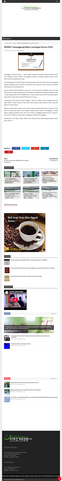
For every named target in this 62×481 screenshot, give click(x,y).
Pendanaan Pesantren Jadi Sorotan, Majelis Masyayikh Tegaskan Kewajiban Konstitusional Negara (50, 195)
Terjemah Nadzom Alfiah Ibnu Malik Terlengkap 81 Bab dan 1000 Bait (29, 260)
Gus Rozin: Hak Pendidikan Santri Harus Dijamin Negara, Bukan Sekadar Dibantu (30, 195)
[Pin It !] (8, 152)
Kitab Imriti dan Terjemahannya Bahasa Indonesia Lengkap (26, 276)
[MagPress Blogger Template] (31, 8)
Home (6, 43)
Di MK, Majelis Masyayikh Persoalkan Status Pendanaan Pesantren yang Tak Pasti (12, 195)
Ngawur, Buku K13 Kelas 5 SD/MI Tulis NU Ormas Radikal (25, 390)
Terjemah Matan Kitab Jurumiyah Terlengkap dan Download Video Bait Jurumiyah (33, 268)
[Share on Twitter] (25, 148)
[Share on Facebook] (16, 148)
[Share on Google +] (35, 148)
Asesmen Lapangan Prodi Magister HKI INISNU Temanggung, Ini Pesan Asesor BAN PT (30, 180)
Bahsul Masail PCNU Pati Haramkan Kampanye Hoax (24, 382)
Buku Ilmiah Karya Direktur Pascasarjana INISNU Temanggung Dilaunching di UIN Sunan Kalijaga (49, 179)
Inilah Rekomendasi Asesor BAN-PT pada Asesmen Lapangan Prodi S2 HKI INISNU (12, 180)
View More (53, 313)
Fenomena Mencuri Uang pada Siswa (21, 343)
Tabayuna (14, 479)
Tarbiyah (14, 43)
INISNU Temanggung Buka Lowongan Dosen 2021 (28, 47)
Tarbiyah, (22, 50)
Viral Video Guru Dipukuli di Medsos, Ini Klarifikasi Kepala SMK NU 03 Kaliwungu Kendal (34, 397)
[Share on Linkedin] (44, 148)
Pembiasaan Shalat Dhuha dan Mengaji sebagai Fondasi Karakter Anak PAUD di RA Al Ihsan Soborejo (28, 327)
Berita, (18, 50)
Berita (10, 43)
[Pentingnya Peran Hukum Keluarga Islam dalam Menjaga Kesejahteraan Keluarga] (7, 340)
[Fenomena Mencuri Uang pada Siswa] (7, 348)
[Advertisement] (31, 24)
